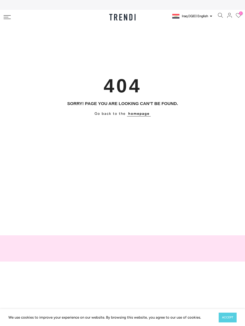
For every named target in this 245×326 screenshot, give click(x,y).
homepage (139, 113)
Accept (227, 317)
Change (201, 25)
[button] (191, 16)
